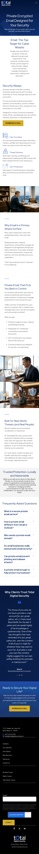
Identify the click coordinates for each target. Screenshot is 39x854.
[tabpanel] (19, 636)
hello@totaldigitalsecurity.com (14, 736)
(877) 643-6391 (10, 734)
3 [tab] (22, 676)
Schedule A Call (19, 708)
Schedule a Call (13, 123)
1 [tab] (17, 676)
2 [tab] (20, 676)
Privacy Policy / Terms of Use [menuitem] (19, 844)
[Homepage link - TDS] (19, 841)
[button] (36, 2)
